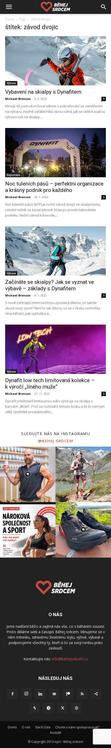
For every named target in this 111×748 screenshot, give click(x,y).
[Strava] (34, 708)
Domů (9, 19)
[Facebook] (12, 694)
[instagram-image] (28, 474)
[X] (62, 708)
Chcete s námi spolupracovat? (77, 727)
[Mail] (54, 694)
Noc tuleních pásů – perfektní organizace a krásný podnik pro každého (54, 187)
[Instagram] (26, 694)
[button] (9, 7)
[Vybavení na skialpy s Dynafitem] (55, 60)
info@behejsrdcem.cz (70, 658)
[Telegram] (48, 708)
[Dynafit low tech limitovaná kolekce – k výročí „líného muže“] (55, 349)
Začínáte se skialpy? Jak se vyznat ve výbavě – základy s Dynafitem (49, 285)
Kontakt (55, 732)
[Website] (76, 708)
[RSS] (82, 694)
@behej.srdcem (55, 440)
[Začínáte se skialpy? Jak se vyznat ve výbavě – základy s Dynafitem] (55, 251)
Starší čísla (42, 727)
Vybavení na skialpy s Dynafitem (43, 92)
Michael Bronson (18, 99)
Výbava (11, 83)
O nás (26, 727)
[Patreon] (68, 694)
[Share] (96, 694)
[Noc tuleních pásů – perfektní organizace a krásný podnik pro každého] (55, 152)
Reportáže (13, 175)
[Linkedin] (40, 694)
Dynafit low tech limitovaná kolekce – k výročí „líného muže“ (50, 383)
